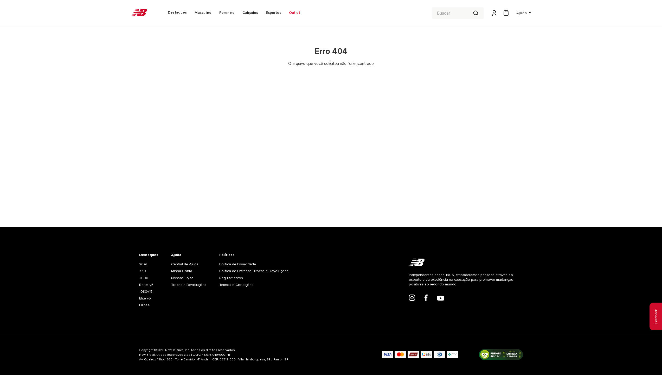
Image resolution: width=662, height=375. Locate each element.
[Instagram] (412, 298)
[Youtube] (440, 299)
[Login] (494, 13)
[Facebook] (426, 298)
